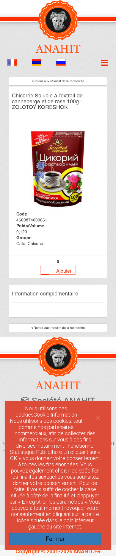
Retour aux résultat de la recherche (58, 80)
